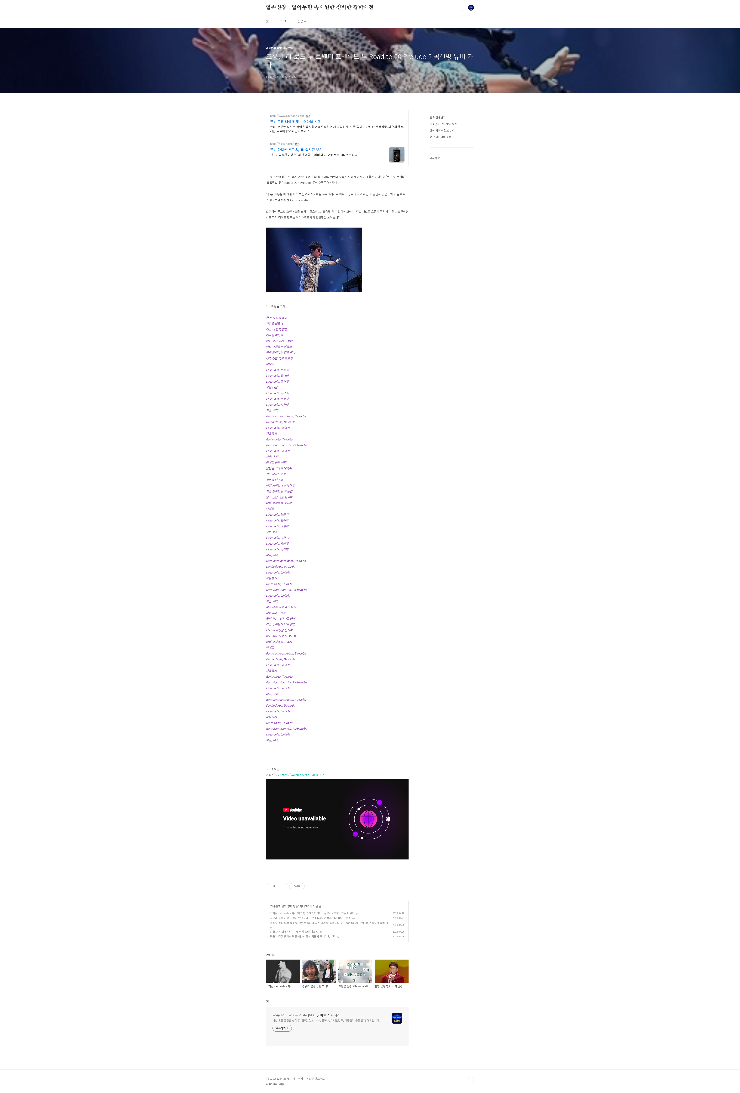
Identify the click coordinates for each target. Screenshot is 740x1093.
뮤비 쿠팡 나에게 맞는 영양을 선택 (295, 121)
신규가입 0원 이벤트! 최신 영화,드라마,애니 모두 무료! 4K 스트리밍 (313, 154)
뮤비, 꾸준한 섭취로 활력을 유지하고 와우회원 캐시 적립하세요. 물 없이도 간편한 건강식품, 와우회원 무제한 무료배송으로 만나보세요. (337, 128)
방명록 (302, 21)
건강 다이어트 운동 (440, 137)
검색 (462, 8)
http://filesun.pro (281, 143)
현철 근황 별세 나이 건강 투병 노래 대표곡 (294, 932)
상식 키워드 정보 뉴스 (442, 130)
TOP (471, 1080)
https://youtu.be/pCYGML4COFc (302, 775)
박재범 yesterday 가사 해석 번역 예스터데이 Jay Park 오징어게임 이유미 (312, 913)
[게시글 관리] (283, 886)
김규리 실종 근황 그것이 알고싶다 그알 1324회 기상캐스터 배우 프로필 (310, 918)
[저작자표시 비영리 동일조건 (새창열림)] (310, 886)
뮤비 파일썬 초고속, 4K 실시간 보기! (297, 149)
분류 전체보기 (438, 117)
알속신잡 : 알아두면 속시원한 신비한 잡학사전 (320, 7)
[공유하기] (279, 886)
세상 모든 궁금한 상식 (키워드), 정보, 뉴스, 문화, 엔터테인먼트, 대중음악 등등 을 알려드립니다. (326, 1020)
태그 (283, 21)
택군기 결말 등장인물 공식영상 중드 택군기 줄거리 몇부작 (303, 936)
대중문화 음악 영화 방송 (284, 906)
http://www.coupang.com (287, 115)
